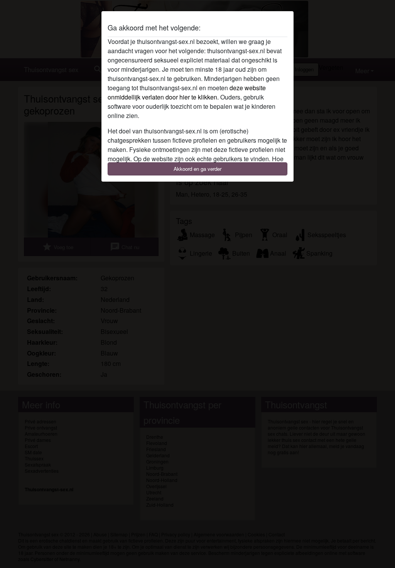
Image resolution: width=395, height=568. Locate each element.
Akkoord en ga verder (197, 168)
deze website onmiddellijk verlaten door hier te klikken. (187, 92)
